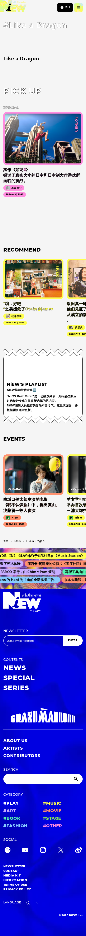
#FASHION (15, 826)
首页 (6, 541)
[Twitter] (61, 851)
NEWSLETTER (15, 631)
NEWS (14, 668)
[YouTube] (25, 851)
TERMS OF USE (15, 885)
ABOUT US (15, 741)
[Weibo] (78, 851)
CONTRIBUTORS (21, 756)
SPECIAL (19, 678)
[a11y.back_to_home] (13, 7)
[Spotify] (7, 851)
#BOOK (11, 819)
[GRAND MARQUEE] (43, 715)
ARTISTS (13, 748)
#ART (9, 811)
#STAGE (52, 819)
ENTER (72, 640)
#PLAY (11, 804)
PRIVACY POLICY (17, 889)
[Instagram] (43, 851)
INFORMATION (15, 880)
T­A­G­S (17, 541)
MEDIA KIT (12, 875)
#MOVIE (52, 811)
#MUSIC (52, 804)
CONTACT (11, 871)
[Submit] (76, 779)
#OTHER (52, 826)
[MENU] (78, 7)
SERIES (16, 688)
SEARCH (11, 770)
